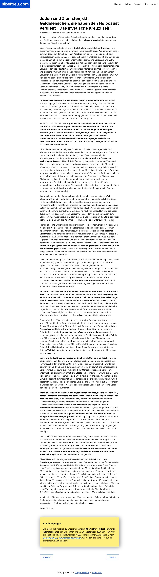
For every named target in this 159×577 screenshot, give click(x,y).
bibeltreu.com (15, 4)
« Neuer (46, 557)
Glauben (118, 4)
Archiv (154, 4)
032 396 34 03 (50, 538)
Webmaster (97, 572)
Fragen (137, 4)
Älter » (113, 557)
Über (146, 4)
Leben (128, 4)
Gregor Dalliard (82, 572)
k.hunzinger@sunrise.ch (70, 538)
